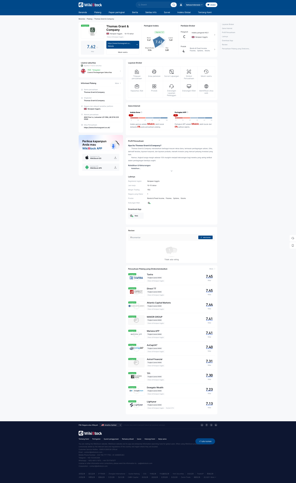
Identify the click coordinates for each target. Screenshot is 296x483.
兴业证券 (190, 474)
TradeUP (200, 474)
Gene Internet (227, 28)
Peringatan (96, 439)
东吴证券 (145, 477)
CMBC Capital (133, 477)
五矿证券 (121, 477)
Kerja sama (162, 439)
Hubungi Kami (150, 439)
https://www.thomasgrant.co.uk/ (97, 127)
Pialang (97, 12)
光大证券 (207, 477)
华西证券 (91, 477)
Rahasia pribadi (128, 439)
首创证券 (154, 477)
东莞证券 (82, 474)
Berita (135, 12)
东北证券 (174, 477)
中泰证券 (153, 474)
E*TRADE (101, 474)
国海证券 (101, 477)
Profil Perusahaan (228, 32)
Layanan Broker (228, 24)
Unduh (213, 5)
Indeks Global (184, 12)
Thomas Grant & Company (104, 19)
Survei (167, 12)
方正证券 (111, 477)
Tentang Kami (205, 12)
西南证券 (210, 474)
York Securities (178, 474)
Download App (227, 40)
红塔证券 (164, 477)
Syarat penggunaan (111, 439)
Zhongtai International (117, 474)
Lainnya (225, 36)
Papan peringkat (117, 12)
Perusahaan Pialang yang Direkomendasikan (236, 49)
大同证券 (82, 477)
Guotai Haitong (134, 474)
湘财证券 (197, 477)
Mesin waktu (123, 52)
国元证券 (91, 474)
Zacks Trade (185, 477)
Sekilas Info (151, 12)
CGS (144, 474)
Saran (139, 439)
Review (224, 45)
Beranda (83, 12)
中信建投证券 (164, 474)
